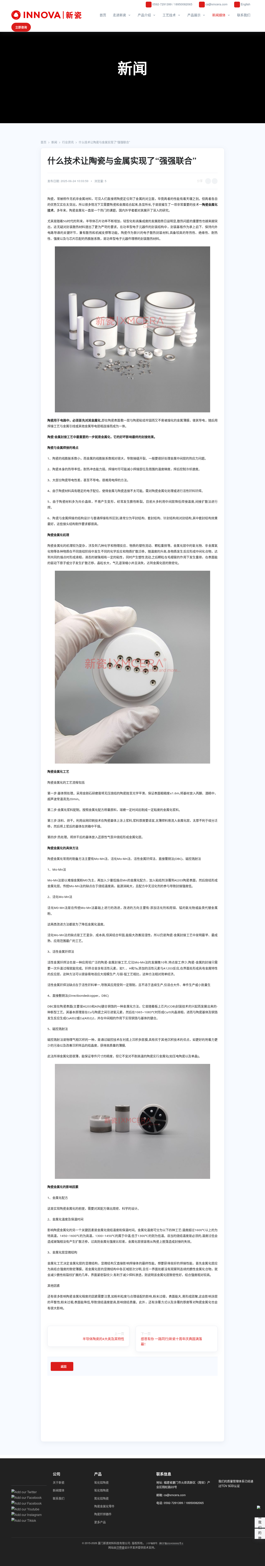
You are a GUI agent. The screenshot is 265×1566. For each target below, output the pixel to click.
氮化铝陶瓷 (101, 1498)
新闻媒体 (218, 15)
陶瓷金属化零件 (104, 1506)
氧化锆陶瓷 (101, 1490)
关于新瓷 (58, 1482)
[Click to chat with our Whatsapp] (166, 1511)
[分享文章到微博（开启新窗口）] (215, 181)
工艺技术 (169, 15)
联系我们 (243, 15)
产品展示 (194, 15)
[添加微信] (158, 1511)
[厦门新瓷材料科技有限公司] (47, 15)
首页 (103, 15)
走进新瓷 (119, 15)
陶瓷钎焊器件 (103, 1514)
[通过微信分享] (208, 181)
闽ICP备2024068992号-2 (171, 1543)
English (245, 4)
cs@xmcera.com (216, 4)
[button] (260, 1534)
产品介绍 (144, 15)
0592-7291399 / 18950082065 (172, 4)
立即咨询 (21, 27)
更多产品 (100, 1522)
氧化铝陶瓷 (101, 1482)
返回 (63, 1366)
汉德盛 (120, 1547)
